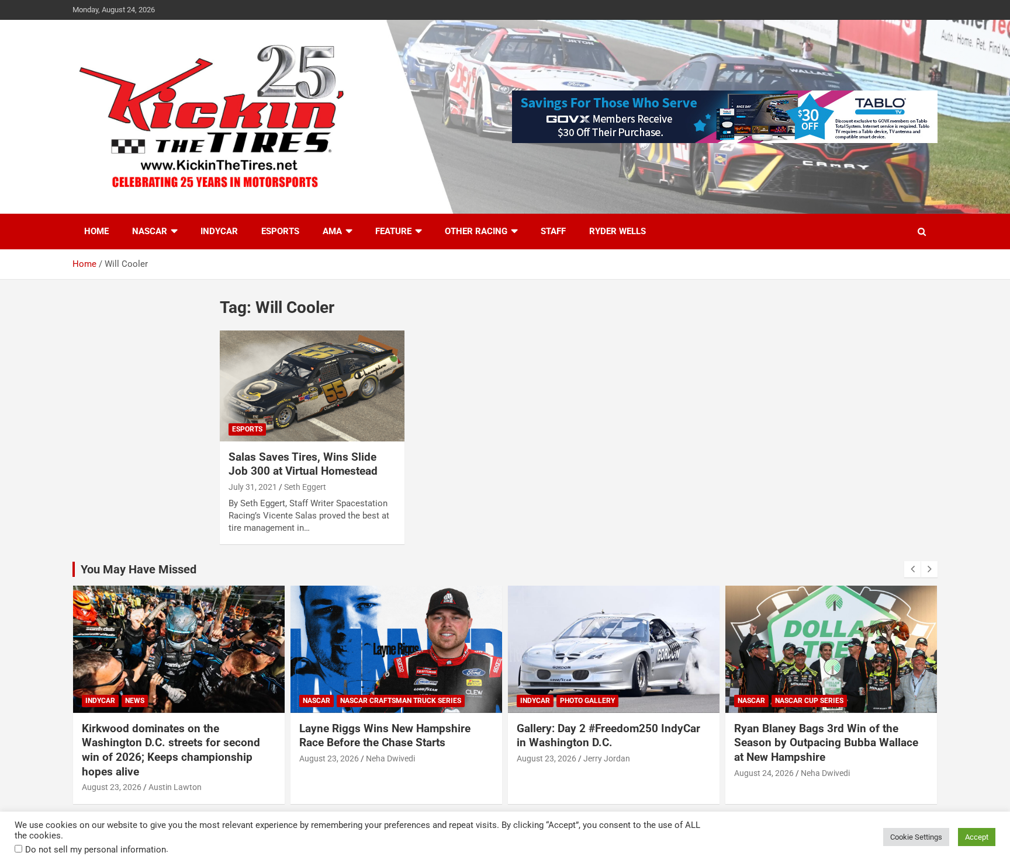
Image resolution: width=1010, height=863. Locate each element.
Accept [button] (976, 837)
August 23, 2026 (111, 787)
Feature (393, 231)
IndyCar (219, 231)
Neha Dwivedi (390, 758)
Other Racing (476, 231)
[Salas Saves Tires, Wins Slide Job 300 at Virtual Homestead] (312, 385)
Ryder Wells (617, 231)
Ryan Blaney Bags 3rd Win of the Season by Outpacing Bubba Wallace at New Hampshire (826, 743)
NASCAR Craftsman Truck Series (400, 701)
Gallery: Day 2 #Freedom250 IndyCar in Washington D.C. (608, 736)
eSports (280, 231)
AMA (332, 231)
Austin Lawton (175, 787)
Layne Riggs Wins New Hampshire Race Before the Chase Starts (385, 736)
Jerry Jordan (606, 758)
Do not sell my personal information (95, 849)
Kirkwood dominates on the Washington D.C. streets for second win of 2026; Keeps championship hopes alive (171, 750)
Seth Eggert (305, 487)
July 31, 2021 (253, 487)
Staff (553, 231)
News (134, 701)
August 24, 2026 (764, 773)
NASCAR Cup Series (809, 701)
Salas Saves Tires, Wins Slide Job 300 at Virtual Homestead (303, 464)
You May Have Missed (138, 569)
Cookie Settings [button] (916, 837)
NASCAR (149, 231)
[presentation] (912, 569)
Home (96, 231)
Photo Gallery (587, 701)
